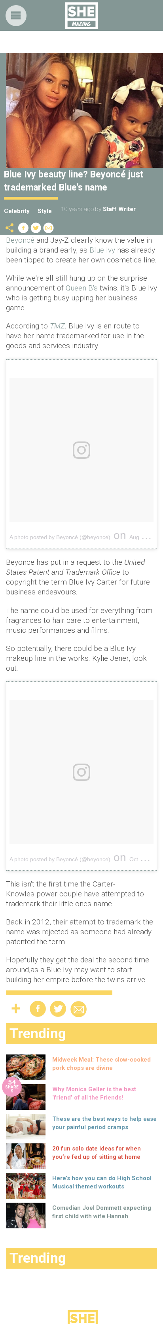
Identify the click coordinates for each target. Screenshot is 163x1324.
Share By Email (48, 228)
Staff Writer (119, 209)
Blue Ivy (102, 250)
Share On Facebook (23, 228)
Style (45, 211)
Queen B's (83, 287)
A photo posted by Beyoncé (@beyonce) (59, 537)
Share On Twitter (36, 228)
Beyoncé (20, 240)
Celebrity (17, 211)
